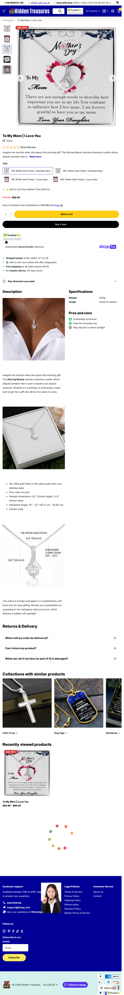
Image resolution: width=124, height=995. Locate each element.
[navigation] (20, 77)
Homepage (8, 20)
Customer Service (103, 886)
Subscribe (14, 957)
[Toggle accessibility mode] (117, 3)
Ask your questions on (25, 912)
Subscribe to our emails (12, 939)
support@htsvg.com (18, 907)
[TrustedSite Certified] (12, 236)
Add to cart (67, 214)
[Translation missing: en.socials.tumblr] (22, 931)
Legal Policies (72, 886)
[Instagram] (4, 931)
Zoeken (60, 11)
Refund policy (71, 904)
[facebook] (13, 931)
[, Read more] (105, 11)
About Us (98, 891)
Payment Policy (72, 908)
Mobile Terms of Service (77, 913)
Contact (97, 896)
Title (5, 163)
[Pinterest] (9, 931)
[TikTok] (17, 931)
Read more (35, 156)
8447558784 (14, 902)
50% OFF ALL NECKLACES (47, 2)
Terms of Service (73, 891)
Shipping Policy (72, 900)
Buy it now (61, 224)
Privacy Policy (71, 896)
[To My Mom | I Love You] (27, 773)
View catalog (4, 11)
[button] (12, 211)
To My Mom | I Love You (16, 801)
